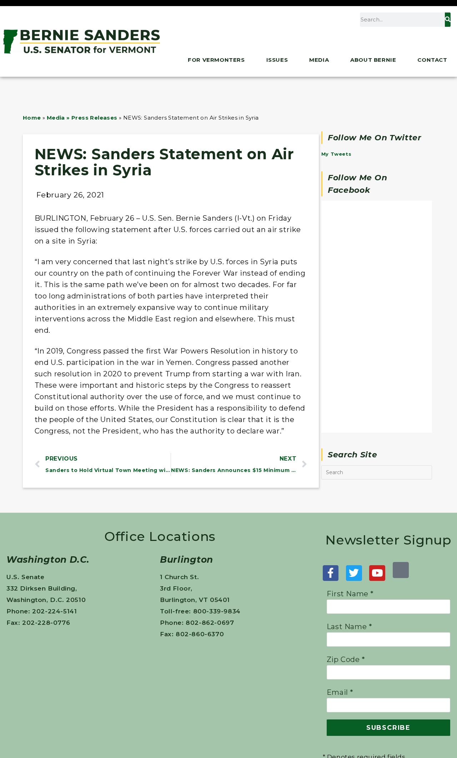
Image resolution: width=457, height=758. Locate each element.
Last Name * (349, 626)
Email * (340, 692)
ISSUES (277, 59)
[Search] (448, 19)
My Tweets (336, 154)
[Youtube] (377, 573)
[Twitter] (354, 573)
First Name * (350, 593)
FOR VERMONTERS (216, 59)
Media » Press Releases (82, 117)
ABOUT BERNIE (373, 59)
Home (32, 117)
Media (319, 59)
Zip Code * (346, 659)
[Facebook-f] (331, 573)
